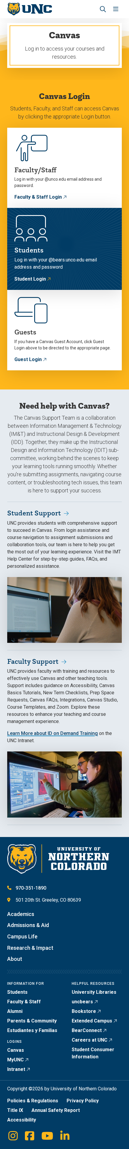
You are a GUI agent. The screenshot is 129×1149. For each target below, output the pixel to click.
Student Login (30, 279)
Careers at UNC (89, 1040)
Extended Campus (92, 1021)
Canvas (15, 1050)
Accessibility (21, 1120)
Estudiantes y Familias (32, 1030)
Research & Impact (30, 948)
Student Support (34, 513)
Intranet (16, 1069)
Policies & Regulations (32, 1101)
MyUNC (15, 1060)
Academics (20, 914)
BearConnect (87, 1030)
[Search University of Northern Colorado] (103, 9)
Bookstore (84, 1011)
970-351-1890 (31, 888)
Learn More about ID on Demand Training (52, 733)
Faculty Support (32, 661)
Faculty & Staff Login (38, 197)
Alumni (14, 1011)
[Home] (29, 9)
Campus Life (22, 936)
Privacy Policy (83, 1101)
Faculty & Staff (24, 1002)
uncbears (82, 1002)
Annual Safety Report (56, 1110)
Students (17, 992)
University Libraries (94, 992)
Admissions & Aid (28, 925)
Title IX (15, 1110)
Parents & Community (32, 1021)
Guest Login (28, 359)
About (14, 959)
